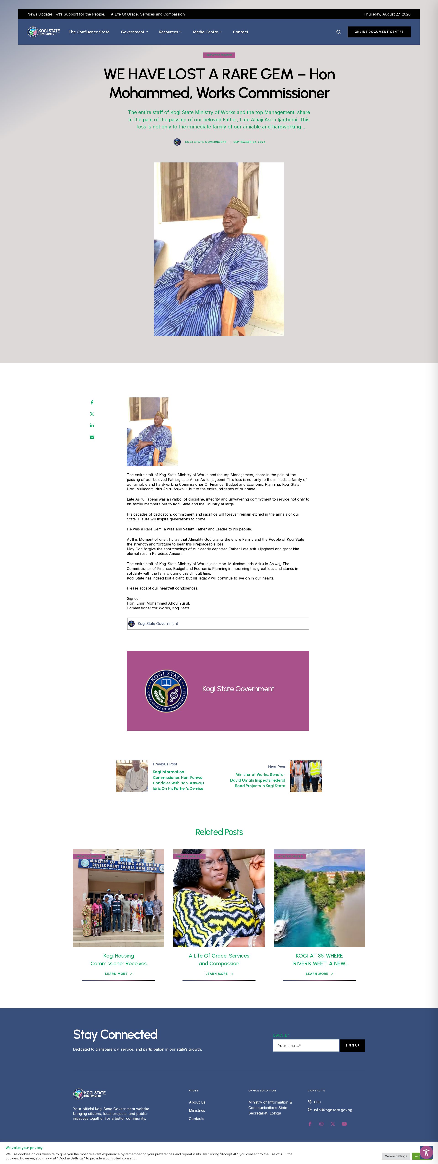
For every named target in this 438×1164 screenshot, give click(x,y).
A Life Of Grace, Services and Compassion (105, 14)
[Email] (92, 437)
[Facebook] (92, 402)
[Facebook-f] (310, 1124)
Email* (281, 1035)
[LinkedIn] (92, 426)
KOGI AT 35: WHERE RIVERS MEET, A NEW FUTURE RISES (319, 963)
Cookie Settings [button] (396, 1156)
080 (317, 1102)
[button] (147, 32)
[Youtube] (344, 1124)
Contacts (196, 1118)
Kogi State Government (158, 623)
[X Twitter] (92, 414)
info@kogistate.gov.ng (333, 1110)
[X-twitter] (333, 1124)
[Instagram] (321, 1124)
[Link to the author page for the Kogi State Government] (177, 141)
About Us (197, 1102)
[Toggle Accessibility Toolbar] (426, 1152)
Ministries (197, 1110)
